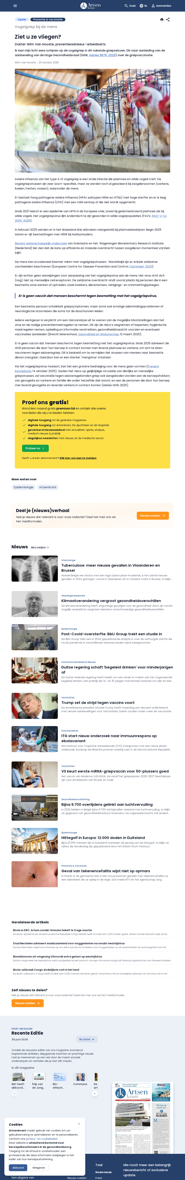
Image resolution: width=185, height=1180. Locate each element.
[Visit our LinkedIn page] (169, 1167)
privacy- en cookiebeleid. (42, 1139)
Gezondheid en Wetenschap (98, 334)
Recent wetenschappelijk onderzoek (41, 243)
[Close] (79, 1124)
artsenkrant (48, 487)
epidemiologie (23, 487)
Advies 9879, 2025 (102, 55)
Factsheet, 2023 (140, 266)
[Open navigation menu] (15, 5)
